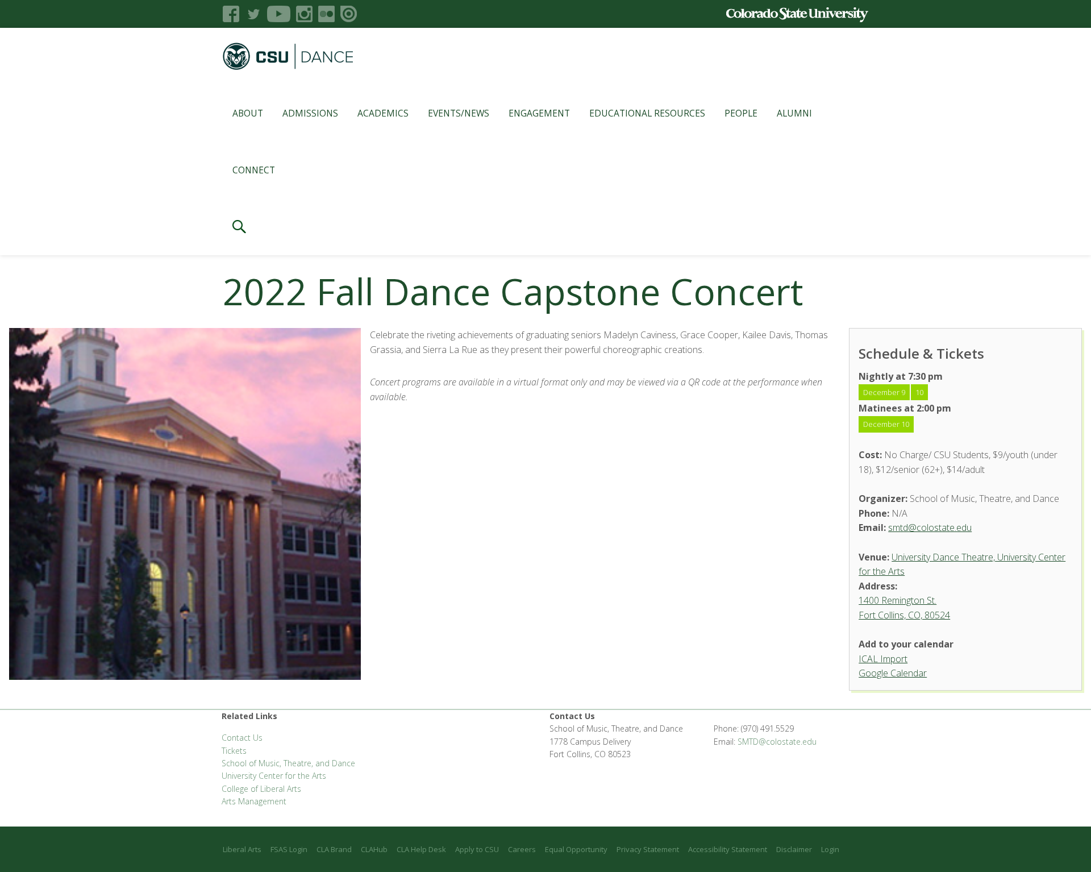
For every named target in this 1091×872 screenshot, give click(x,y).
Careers (522, 849)
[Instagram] (304, 14)
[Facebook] (231, 14)
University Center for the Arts (274, 775)
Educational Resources (647, 113)
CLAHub (374, 849)
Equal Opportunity (576, 849)
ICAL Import (883, 659)
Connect (253, 170)
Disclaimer (794, 849)
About (247, 113)
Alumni (794, 113)
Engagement (539, 113)
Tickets (234, 750)
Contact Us (242, 737)
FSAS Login (288, 849)
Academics (383, 113)
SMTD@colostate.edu (777, 741)
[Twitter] (253, 14)
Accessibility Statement (727, 849)
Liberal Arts (242, 849)
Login (830, 849)
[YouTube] (278, 14)
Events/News (458, 113)
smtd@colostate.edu (930, 527)
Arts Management (254, 801)
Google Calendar (893, 673)
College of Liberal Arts (261, 788)
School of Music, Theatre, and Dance (288, 763)
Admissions (310, 113)
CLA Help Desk (421, 849)
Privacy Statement (648, 849)
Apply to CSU (477, 849)
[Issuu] (348, 14)
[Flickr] (326, 14)
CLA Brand (334, 849)
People (740, 113)
